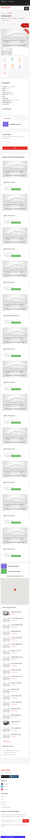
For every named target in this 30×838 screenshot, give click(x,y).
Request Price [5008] (8, 96)
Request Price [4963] (7, 313)
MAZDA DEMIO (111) (16, 631)
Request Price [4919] (7, 413)
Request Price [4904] (7, 513)
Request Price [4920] (7, 380)
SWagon (3, 13)
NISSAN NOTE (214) (16, 612)
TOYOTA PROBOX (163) (17, 618)
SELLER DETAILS (7, 118)
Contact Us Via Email (14, 571)
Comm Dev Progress (6, 807)
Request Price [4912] (7, 480)
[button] (28, 4)
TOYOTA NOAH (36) (16, 696)
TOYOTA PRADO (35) (16, 702)
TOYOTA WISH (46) (16, 670)
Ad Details (9, 13)
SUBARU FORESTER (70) (17, 657)
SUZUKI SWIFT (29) (16, 734)
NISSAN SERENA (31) (16, 715)
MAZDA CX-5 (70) (15, 650)
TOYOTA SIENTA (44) (16, 676)
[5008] (25, 25)
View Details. (16, 189)
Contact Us (11, 1)
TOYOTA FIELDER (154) (17, 625)
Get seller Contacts (15, 124)
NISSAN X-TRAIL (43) (16, 683)
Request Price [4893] (7, 547)
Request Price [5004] (7, 247)
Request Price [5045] (7, 180)
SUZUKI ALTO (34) (15, 708)
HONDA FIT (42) (15, 689)
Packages (3, 802)
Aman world (5, 7)
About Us (5, 1)
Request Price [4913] (7, 447)
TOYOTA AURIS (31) (16, 728)
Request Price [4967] (7, 280)
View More (6, 741)
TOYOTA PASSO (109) (16, 638)
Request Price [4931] (7, 347)
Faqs (2, 799)
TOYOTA (15, 18)
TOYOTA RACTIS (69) (16, 663)
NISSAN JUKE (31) (15, 721)
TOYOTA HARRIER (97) (16, 644)
